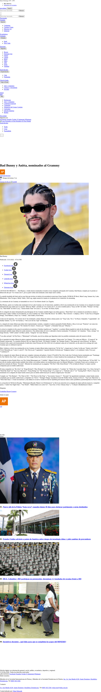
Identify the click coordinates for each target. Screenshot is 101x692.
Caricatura (7, 109)
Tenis (5, 64)
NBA (5, 61)
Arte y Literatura (9, 86)
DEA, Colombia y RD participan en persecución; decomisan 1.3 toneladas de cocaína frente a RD (42, 579)
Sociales (6, 89)
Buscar (21, 10)
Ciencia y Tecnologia (10, 87)
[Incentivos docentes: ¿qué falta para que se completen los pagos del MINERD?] (50, 610)
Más (1, 94)
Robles (6, 112)
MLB (5, 59)
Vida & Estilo (4, 80)
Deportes (3, 46)
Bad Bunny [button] (7, 391)
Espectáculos (4, 70)
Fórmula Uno (8, 54)
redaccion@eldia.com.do (60, 688)
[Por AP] (2, 174)
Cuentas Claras (8, 27)
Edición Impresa (9, 111)
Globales (3, 36)
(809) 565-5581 (16, 681)
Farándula (7, 77)
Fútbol (6, 55)
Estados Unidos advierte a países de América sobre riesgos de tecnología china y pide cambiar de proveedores (47, 539)
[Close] (1, 14)
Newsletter (3, 116)
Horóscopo (7, 100)
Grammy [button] (14, 391)
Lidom (6, 57)
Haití (5, 41)
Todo (6, 127)
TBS (5, 63)
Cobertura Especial (10, 103)
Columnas (7, 25)
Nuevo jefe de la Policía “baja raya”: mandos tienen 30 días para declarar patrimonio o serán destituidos (45, 507)
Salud (2, 93)
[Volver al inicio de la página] (2, 135)
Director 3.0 (7, 29)
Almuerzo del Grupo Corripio (13, 107)
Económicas (4, 34)
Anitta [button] (2, 391)
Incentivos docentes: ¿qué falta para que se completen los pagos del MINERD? (34, 642)
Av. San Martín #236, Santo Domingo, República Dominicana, (19, 688)
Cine (5, 75)
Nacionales (3, 18)
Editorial (6, 31)
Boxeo (6, 52)
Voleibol (6, 66)
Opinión (2, 20)
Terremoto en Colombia (10, 5)
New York (7, 43)
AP (1, 175)
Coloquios (7, 105)
